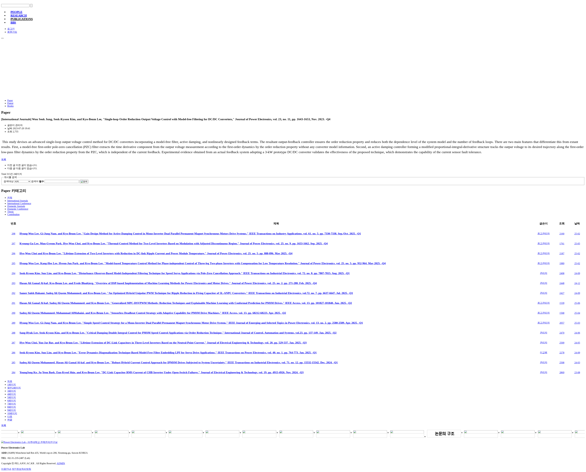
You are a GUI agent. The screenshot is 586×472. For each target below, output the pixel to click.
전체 (9, 197)
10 (12, 413)
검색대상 (8, 181)
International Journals (17, 200)
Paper (10, 100)
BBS (13, 22)
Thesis (10, 211)
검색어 (37, 181)
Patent (10, 103)
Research (19, 15)
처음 (9, 381)
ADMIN (61, 463)
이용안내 (6, 469)
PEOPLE (16, 12)
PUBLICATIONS (22, 19)
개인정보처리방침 (21, 469)
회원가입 (12, 32)
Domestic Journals (16, 206)
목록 (3, 159)
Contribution (13, 214)
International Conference (19, 203)
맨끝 (9, 419)
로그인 (11, 28)
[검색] (84, 181)
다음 (9, 416)
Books (10, 106)
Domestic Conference (17, 209)
